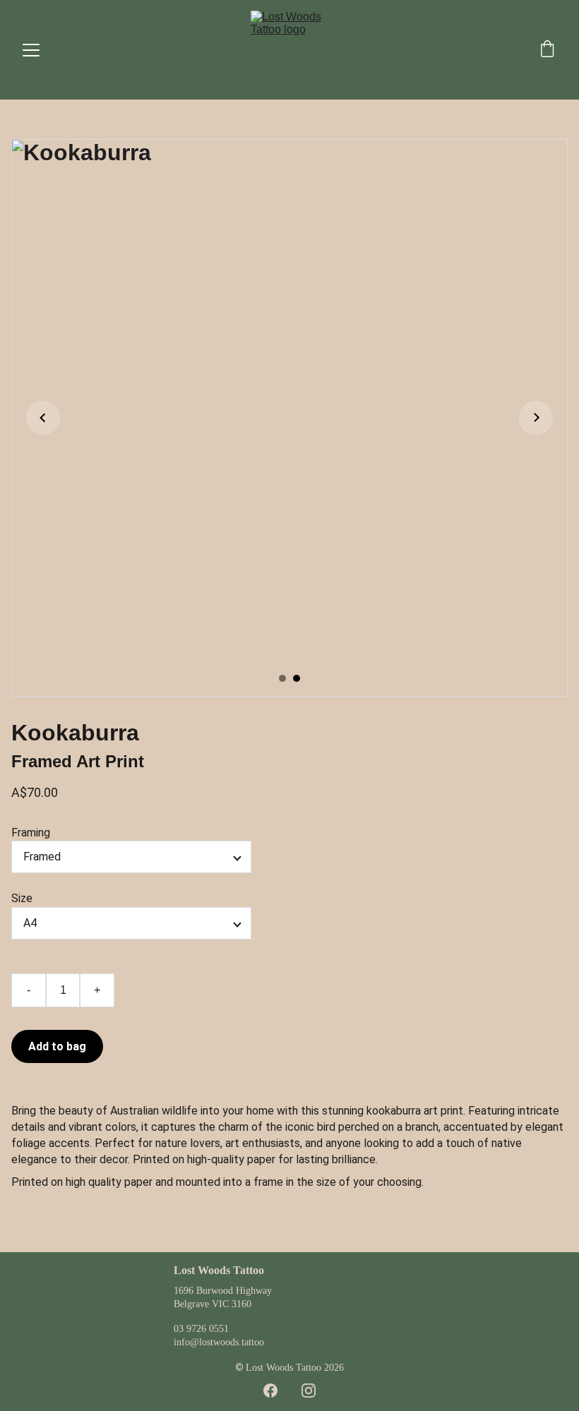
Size (21, 898)
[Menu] (31, 50)
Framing (30, 832)
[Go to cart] (547, 50)
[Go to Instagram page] (309, 1390)
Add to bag (57, 1046)
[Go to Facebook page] (270, 1390)
